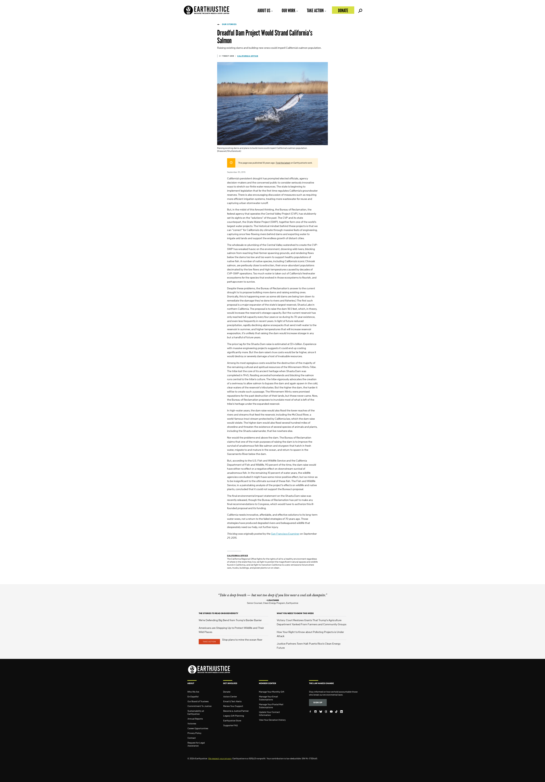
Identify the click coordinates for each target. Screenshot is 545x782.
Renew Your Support (233, 706)
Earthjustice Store (232, 720)
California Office (247, 56)
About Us (263, 10)
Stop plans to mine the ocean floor (242, 639)
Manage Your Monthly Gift (271, 691)
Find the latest (283, 162)
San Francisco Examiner (285, 533)
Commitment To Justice (199, 706)
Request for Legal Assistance (196, 744)
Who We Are (193, 691)
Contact (191, 737)
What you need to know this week (295, 613)
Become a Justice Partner (236, 710)
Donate (343, 10)
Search (360, 10)
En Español (193, 696)
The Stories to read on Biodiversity (218, 613)
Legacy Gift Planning (233, 715)
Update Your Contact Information (269, 713)
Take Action (315, 10)
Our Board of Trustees (198, 701)
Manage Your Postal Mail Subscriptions (271, 706)
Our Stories (229, 24)
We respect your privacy (219, 758)
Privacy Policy (194, 733)
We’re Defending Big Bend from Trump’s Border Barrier (230, 620)
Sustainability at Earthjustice (195, 712)
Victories (191, 723)
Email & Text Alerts (232, 701)
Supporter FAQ (230, 725)
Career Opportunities (197, 728)
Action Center (230, 696)
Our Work (288, 10)
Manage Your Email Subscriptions (268, 698)
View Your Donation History (272, 719)
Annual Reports (195, 718)
